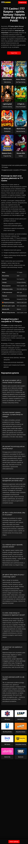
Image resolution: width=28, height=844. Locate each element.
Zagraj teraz (14, 53)
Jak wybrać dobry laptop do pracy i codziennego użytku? (13, 576)
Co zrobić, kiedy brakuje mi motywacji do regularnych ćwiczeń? (13, 614)
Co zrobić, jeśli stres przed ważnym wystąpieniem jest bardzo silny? (13, 479)
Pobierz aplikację (14, 841)
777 (6, 2)
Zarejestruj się (22, 2)
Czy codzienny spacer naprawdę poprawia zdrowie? (12, 546)
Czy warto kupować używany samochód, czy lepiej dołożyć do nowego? (12, 414)
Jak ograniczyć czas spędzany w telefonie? (12, 648)
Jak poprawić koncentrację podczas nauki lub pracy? (13, 447)
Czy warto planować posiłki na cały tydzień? (13, 678)
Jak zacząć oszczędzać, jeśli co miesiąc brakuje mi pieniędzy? (11, 381)
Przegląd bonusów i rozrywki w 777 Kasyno (14, 170)
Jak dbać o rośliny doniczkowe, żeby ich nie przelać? (13, 514)
